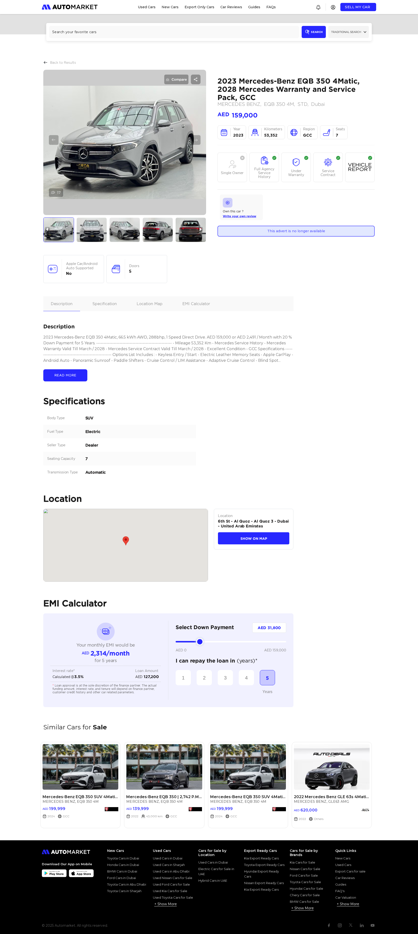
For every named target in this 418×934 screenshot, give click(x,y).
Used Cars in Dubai (167, 858)
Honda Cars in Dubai (123, 865)
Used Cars (343, 865)
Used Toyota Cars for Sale (173, 897)
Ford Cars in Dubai (121, 878)
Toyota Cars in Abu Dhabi (126, 884)
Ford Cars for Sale (304, 875)
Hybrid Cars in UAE (212, 880)
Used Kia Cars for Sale (170, 891)
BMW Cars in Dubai (122, 871)
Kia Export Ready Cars (261, 858)
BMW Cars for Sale (304, 901)
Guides (340, 884)
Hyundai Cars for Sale (306, 888)
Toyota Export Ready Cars (264, 865)
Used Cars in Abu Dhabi (171, 871)
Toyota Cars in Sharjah (124, 891)
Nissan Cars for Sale (305, 869)
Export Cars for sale (350, 871)
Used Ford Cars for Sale (171, 884)
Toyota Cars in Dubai (123, 858)
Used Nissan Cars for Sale (172, 878)
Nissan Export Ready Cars (264, 883)
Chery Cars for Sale (305, 895)
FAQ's (339, 891)
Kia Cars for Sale (302, 862)
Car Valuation (345, 897)
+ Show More (165, 904)
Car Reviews (345, 878)
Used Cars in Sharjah (169, 865)
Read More (65, 375)
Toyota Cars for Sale (305, 882)
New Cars (342, 858)
